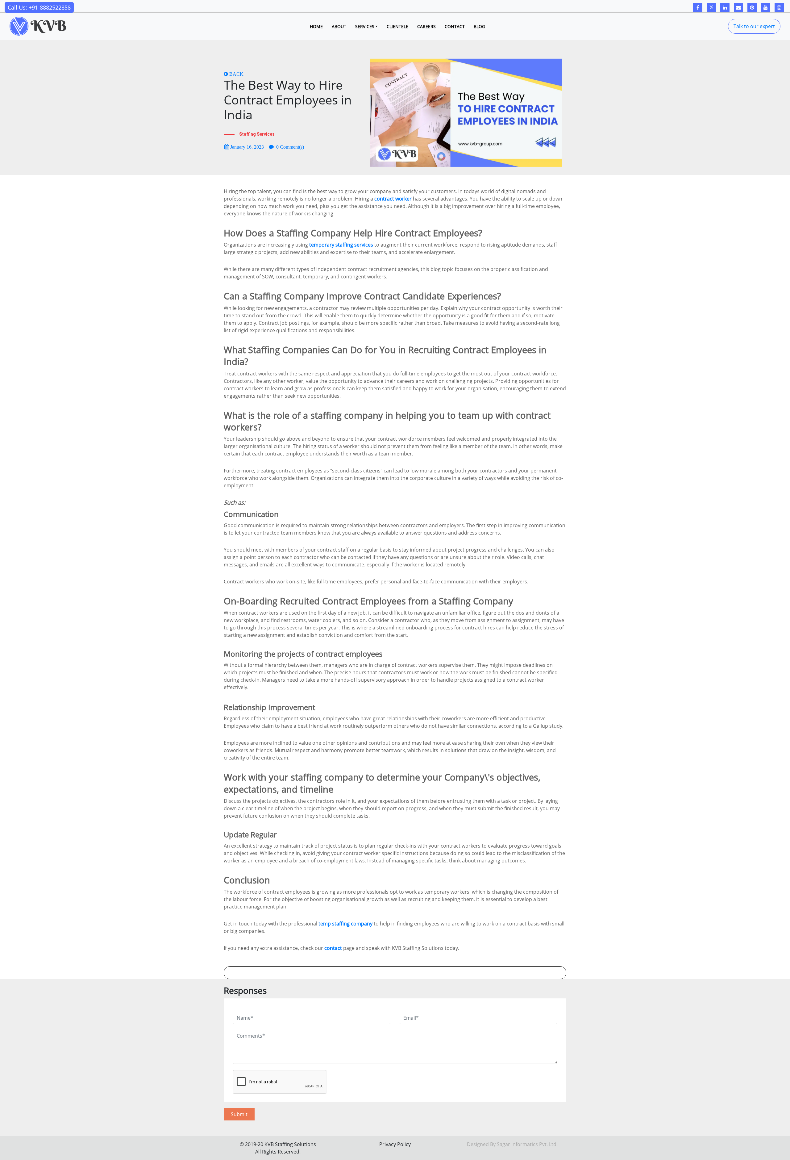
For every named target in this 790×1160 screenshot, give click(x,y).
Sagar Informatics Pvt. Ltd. (527, 1144)
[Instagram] (779, 7)
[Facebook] (697, 7)
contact (333, 948)
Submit (239, 1114)
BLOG (479, 26)
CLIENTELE (397, 26)
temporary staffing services (341, 244)
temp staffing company (345, 923)
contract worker (393, 198)
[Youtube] (765, 7)
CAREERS (426, 26)
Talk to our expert (754, 26)
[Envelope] (738, 7)
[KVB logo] (38, 26)
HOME (316, 26)
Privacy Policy (395, 1144)
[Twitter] (711, 7)
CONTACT (455, 26)
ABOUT (339, 26)
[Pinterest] (752, 7)
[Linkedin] (725, 7)
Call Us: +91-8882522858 (39, 7)
